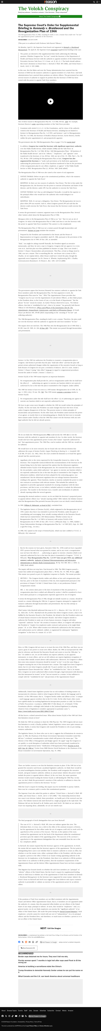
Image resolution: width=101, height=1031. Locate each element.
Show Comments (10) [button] (28, 948)
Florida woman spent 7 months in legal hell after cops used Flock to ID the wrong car (49, 961)
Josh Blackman (22, 40)
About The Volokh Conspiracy (49, 16)
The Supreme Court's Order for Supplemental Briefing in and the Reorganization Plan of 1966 (48, 28)
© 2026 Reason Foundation (9, 1022)
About (4, 1011)
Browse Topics (12, 1011)
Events (20, 1011)
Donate (35, 1011)
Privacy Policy (29, 1022)
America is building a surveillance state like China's (39, 966)
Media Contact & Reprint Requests (69, 942)
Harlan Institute (22, 937)
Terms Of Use (38, 1022)
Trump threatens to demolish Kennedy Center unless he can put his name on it (50, 971)
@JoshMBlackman (39, 937)
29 (23, 527)
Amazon (70, 1011)
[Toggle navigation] (2, 1)
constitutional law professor (37, 935)
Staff (25, 1011)
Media (64, 1011)
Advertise (43, 1011)
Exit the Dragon (50, 928)
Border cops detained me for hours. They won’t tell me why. (43, 956)
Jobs (30, 1011)
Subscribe (50, 1011)
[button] (97, 2)
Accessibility (21, 1022)
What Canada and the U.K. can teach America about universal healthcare (49, 976)
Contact (58, 1011)
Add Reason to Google (49, 942)
